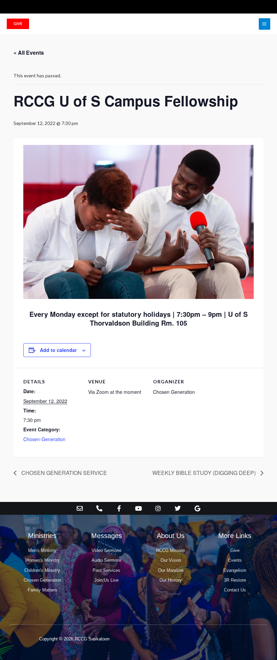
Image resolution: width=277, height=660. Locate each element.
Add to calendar (58, 350)
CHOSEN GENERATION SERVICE (63, 473)
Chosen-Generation (44, 439)
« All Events (29, 52)
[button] (18, 24)
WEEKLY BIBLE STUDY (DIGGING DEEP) (204, 473)
